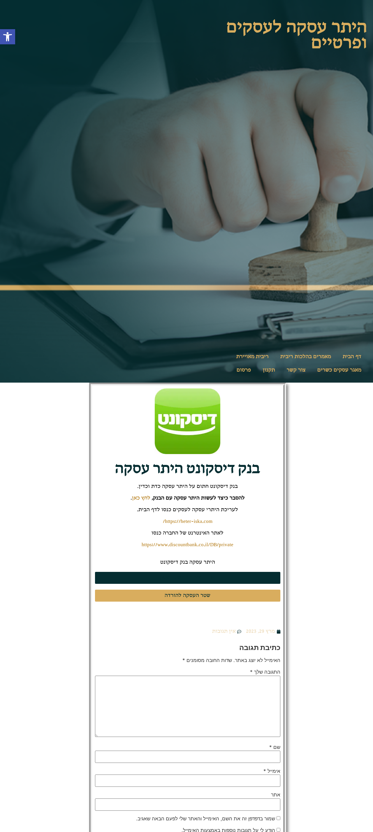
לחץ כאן (141, 498)
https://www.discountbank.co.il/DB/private (187, 544)
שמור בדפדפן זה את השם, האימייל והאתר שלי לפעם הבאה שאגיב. (205, 818)
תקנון (269, 370)
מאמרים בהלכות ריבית (305, 356)
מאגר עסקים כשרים (339, 370)
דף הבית (352, 356)
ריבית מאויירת (252, 356)
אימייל (271, 771)
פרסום (244, 370)
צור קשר (296, 370)
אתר (275, 794)
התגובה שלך (265, 672)
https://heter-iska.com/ (187, 521)
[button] (7, 36)
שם (274, 747)
